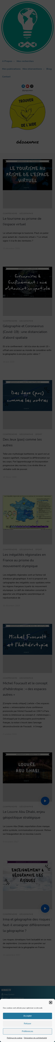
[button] (50, 1002)
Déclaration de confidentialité (35, 1038)
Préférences (27, 1031)
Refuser (27, 1023)
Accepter (27, 1016)
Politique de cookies (14, 1038)
